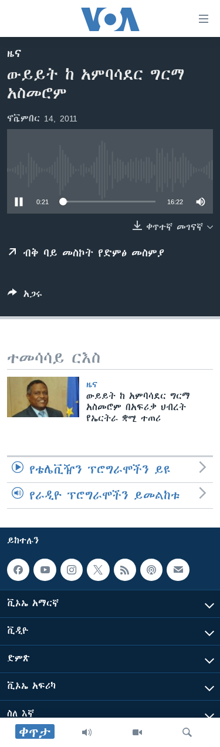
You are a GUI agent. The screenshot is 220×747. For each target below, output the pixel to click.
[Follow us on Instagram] (71, 570)
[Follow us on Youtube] (44, 570)
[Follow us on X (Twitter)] (98, 570)
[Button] (25, 296)
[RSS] (125, 570)
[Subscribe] (178, 570)
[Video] (137, 732)
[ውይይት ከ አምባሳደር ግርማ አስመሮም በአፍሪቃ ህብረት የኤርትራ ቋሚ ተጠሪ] (43, 397)
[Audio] (86, 732)
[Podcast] (151, 570)
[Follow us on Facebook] (18, 570)
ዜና (14, 53)
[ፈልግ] (187, 732)
